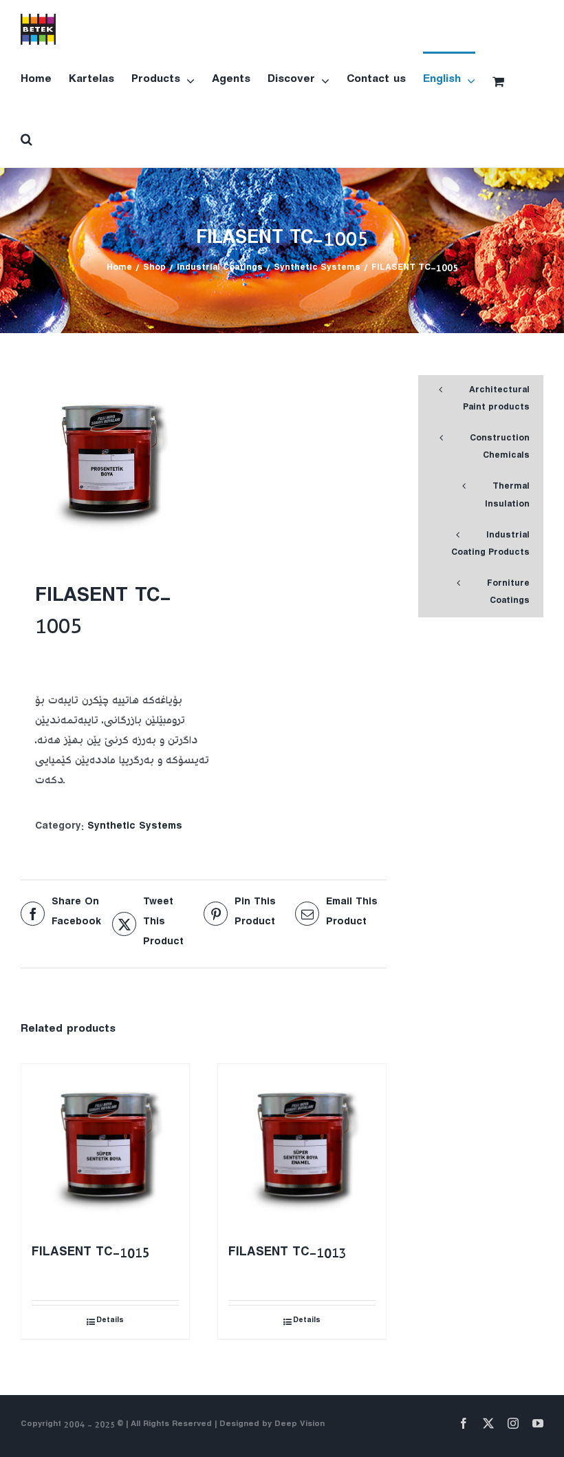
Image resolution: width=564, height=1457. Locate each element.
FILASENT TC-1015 (91, 1254)
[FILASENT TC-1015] (105, 1148)
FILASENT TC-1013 (287, 1254)
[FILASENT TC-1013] (302, 1148)
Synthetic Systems (134, 828)
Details (110, 1322)
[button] (26, 138)
